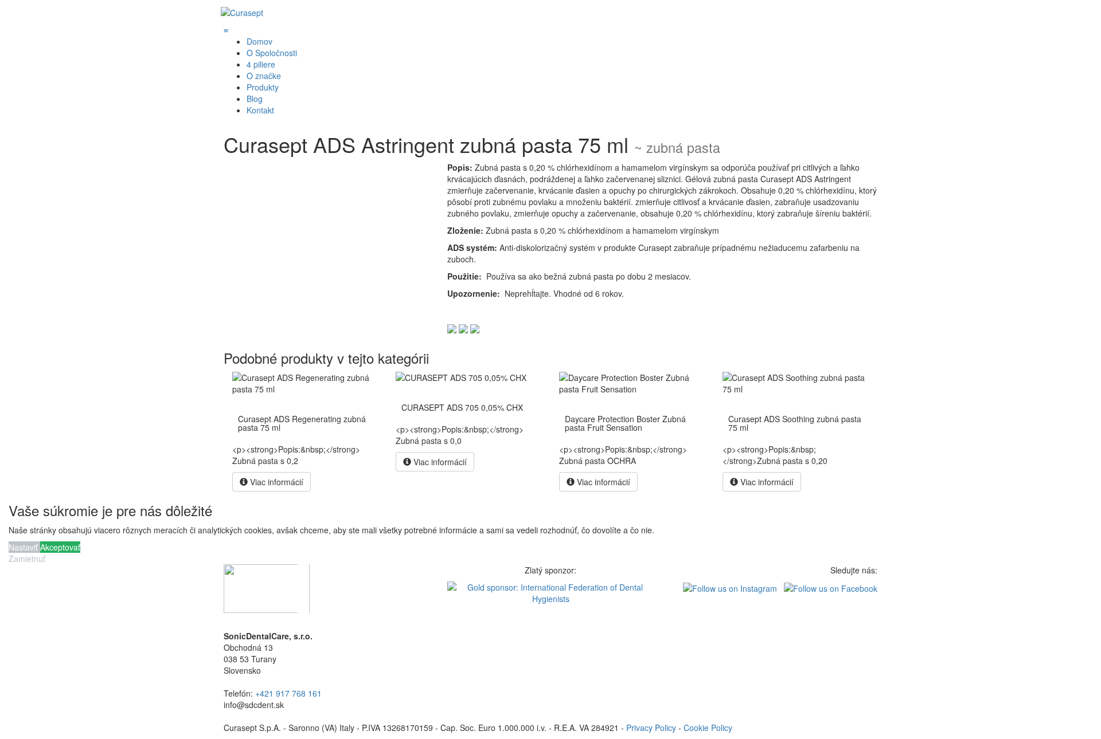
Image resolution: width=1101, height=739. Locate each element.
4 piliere (261, 64)
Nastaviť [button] (24, 547)
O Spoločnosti (272, 52)
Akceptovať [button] (60, 547)
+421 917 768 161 (288, 693)
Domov (259, 41)
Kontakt (260, 110)
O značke (264, 75)
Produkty (263, 87)
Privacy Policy (651, 727)
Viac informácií (275, 482)
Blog (255, 98)
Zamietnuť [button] (27, 558)
